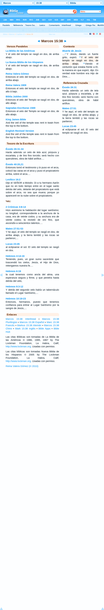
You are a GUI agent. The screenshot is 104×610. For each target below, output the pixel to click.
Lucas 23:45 (13, 244)
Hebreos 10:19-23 (16, 298)
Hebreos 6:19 (13, 271)
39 (84, 63)
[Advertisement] (52, 389)
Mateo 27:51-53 (14, 228)
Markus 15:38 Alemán (29, 325)
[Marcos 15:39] (100, 281)
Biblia (5, 34)
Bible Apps (44, 328)
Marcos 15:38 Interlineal (21, 319)
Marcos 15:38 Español (32, 322)
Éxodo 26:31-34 (15, 149)
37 (65, 54)
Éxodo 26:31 (69, 87)
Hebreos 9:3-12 (14, 286)
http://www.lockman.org (18, 346)
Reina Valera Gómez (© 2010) (22, 366)
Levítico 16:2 (13, 179)
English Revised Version (20, 131)
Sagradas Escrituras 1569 (20, 108)
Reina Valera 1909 (16, 85)
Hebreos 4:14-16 (15, 256)
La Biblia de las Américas (20, 50)
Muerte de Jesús (71, 50)
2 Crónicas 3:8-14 (16, 207)
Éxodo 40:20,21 (14, 164)
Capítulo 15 (20, 34)
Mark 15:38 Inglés (25, 328)
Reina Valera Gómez (17, 73)
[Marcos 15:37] (3, 281)
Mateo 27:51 (69, 108)
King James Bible (16, 119)
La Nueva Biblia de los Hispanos (24, 62)
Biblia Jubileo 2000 (17, 96)
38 (80, 57)
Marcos (11, 34)
